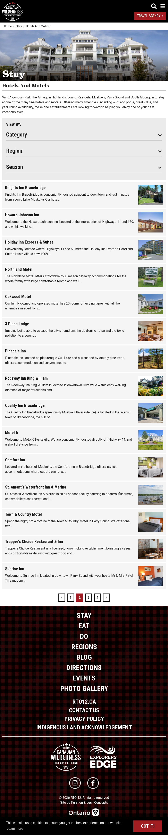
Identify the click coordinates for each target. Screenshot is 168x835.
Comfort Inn (15, 459)
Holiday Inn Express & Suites (29, 242)
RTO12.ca (84, 701)
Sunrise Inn (14, 568)
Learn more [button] (15, 828)
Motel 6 (11, 432)
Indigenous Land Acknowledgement (84, 727)
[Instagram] (75, 783)
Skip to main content (84, 5)
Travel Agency (148, 16)
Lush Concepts (97, 803)
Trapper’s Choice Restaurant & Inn (34, 541)
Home (8, 26)
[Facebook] (93, 783)
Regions (84, 647)
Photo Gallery (84, 688)
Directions (84, 667)
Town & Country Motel (23, 514)
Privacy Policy (84, 718)
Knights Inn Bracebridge (25, 187)
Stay (19, 26)
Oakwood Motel (18, 296)
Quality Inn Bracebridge (25, 405)
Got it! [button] (147, 826)
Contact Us (84, 710)
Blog (84, 657)
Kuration (77, 803)
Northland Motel (18, 269)
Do (84, 636)
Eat (84, 626)
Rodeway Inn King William (26, 378)
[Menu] (158, 6)
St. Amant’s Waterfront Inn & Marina (35, 487)
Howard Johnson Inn (22, 214)
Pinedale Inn (15, 351)
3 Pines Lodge (17, 323)
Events (84, 678)
